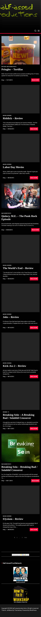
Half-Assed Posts (11, 66)
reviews (9, 115)
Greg (2, 80)
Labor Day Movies (13, 167)
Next (25, 537)
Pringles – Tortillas (12, 69)
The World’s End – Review (18, 268)
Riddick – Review (13, 118)
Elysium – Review (13, 518)
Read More (35, 80)
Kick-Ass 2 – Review (14, 365)
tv (8, 412)
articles (3, 66)
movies (5, 115)
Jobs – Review (11, 317)
